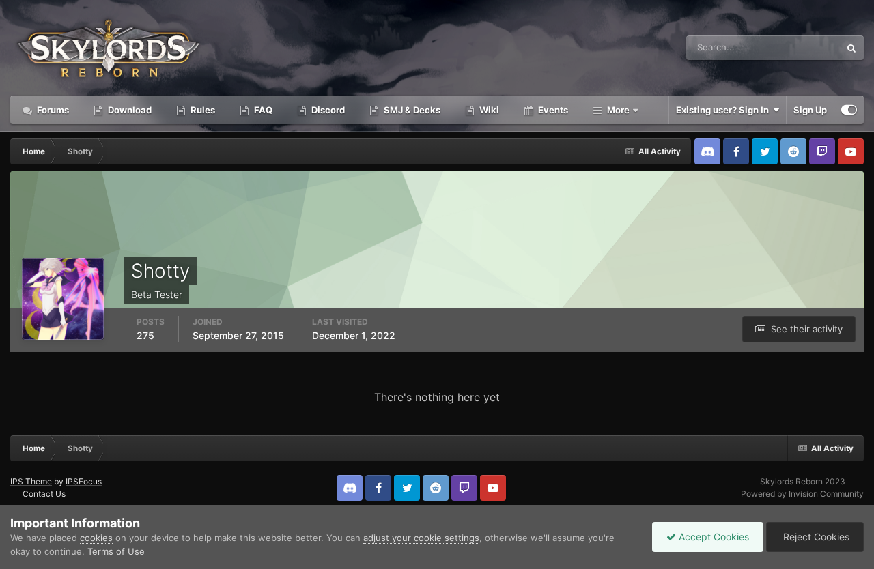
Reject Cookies (814, 536)
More (618, 109)
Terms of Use (116, 551)
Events (552, 109)
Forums (52, 109)
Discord (327, 109)
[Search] (851, 47)
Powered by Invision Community (802, 493)
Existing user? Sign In (724, 109)
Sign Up (810, 109)
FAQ (262, 109)
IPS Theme (31, 481)
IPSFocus (84, 481)
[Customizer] (849, 110)
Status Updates (791, 47)
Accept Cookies (712, 536)
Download (129, 109)
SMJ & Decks (411, 109)
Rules (201, 109)
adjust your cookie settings (421, 537)
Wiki (488, 109)
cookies (96, 537)
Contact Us (44, 493)
